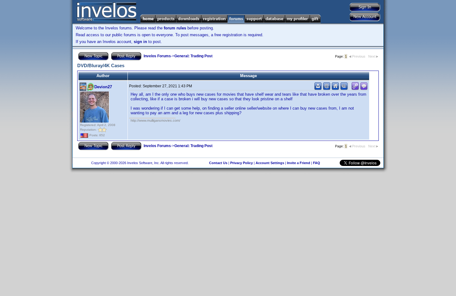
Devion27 (103, 87)
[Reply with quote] (364, 88)
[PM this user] (318, 88)
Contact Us (218, 163)
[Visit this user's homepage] (335, 88)
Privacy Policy (241, 163)
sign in (140, 41)
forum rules (175, 28)
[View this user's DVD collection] (344, 88)
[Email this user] (327, 88)
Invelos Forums (157, 56)
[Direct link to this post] (355, 88)
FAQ (316, 163)
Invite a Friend (298, 163)
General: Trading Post (193, 56)
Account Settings (270, 163)
